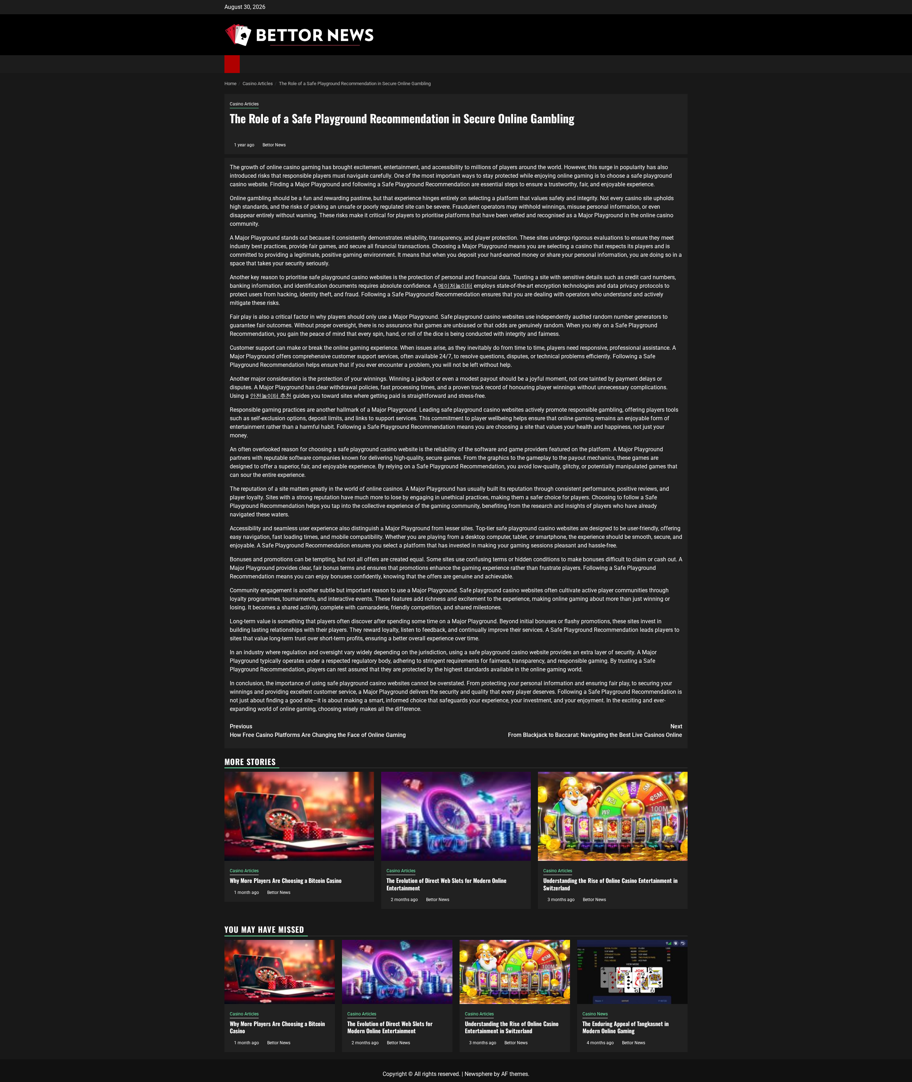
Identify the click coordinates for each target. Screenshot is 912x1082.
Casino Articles (244, 104)
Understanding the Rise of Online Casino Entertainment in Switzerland (610, 884)
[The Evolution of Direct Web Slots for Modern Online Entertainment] (456, 816)
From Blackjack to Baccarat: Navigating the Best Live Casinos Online (595, 730)
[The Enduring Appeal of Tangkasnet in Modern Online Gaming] (632, 972)
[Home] (232, 64)
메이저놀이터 (455, 285)
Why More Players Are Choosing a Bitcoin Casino (286, 880)
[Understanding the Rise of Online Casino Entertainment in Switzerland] (613, 816)
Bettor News (274, 144)
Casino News (595, 1013)
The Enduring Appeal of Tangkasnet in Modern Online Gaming (625, 1027)
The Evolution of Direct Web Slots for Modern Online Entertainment (447, 884)
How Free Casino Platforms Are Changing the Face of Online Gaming (318, 730)
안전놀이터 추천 (270, 395)
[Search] (682, 64)
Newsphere (478, 1074)
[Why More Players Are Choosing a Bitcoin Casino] (299, 816)
